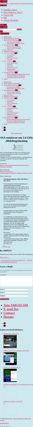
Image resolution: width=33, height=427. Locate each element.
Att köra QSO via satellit (14, 48)
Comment (3, 275)
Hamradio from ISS (12, 67)
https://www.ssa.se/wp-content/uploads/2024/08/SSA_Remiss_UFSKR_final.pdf (16, 172)
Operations (10, 56)
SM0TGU (20, 145)
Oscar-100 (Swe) (8, 50)
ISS (5, 17)
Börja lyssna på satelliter (14, 46)
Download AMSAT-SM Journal (16, 75)
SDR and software (12, 58)
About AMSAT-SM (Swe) (11, 40)
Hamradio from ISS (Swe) (11, 51)
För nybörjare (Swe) (13, 12)
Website (2, 295)
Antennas (9, 59)
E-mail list (11, 309)
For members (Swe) (9, 72)
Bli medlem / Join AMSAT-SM (15, 43)
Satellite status (7, 36)
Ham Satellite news (12, 63)
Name (2, 289)
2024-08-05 (19, 147)
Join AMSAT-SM (16, 305)
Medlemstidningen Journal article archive (18, 74)
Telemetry (10, 64)
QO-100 (7, 247)
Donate (6, 79)
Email (2, 292)
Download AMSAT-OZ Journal (16, 77)
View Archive (5, 257)
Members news (11, 69)
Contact (9, 313)
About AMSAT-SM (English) (12, 38)
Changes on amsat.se (13, 71)
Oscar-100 (8, 15)
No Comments (19, 149)
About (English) (11, 20)
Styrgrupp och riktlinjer (13, 41)
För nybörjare (11, 55)
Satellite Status (10, 9)
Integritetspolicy (4, 423)
